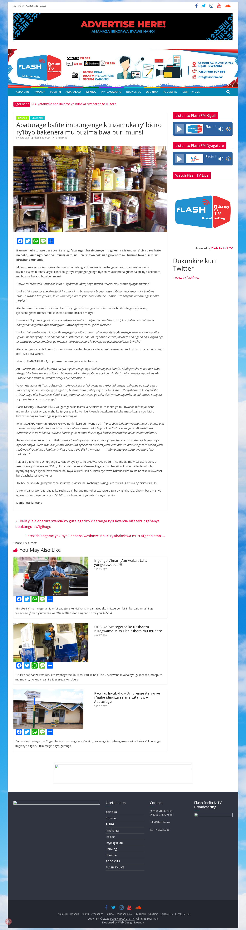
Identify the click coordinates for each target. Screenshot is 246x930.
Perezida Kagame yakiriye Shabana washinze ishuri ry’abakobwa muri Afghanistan (95, 535)
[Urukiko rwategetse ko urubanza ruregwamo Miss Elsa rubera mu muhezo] (50, 625)
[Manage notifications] (8, 921)
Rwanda (39, 92)
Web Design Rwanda (131, 922)
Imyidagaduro (111, 92)
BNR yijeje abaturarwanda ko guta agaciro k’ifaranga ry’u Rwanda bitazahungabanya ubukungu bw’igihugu (87, 524)
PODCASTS (170, 92)
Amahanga (73, 92)
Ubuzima (152, 92)
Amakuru (22, 92)
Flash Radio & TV (222, 248)
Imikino (91, 92)
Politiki (55, 92)
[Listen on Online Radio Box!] (228, 129)
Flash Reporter (42, 137)
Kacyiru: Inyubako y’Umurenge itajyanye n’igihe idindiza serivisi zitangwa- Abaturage (127, 697)
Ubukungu (133, 92)
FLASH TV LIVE (190, 92)
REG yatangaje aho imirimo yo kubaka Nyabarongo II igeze (73, 104)
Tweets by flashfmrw (186, 277)
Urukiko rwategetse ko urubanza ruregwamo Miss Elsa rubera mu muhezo (128, 628)
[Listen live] (179, 129)
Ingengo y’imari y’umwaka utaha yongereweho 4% (120, 562)
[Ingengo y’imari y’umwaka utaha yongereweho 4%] (50, 559)
